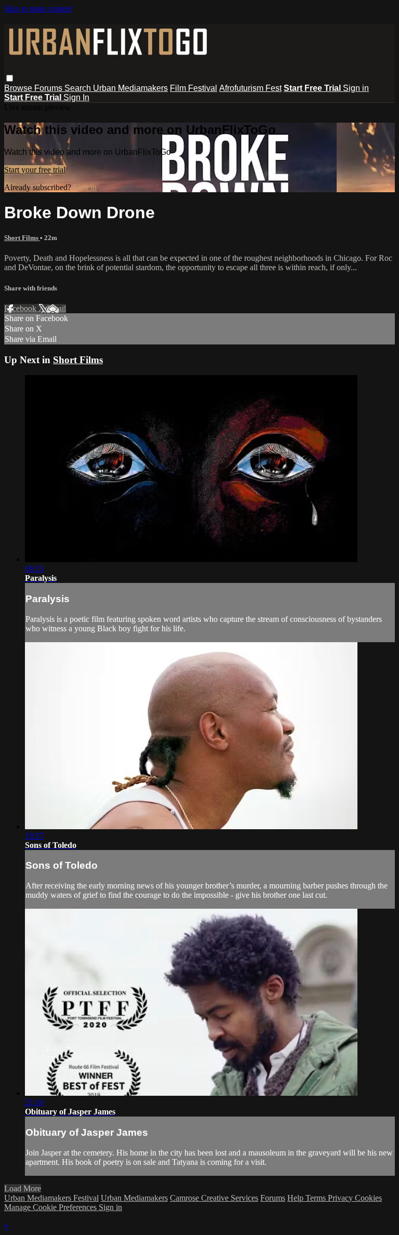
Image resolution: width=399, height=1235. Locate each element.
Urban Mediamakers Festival (51, 1197)
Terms (316, 1197)
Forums (49, 88)
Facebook (21, 308)
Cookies (368, 1197)
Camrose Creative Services (214, 1197)
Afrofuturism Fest (250, 88)
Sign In (76, 97)
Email (56, 308)
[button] (9, 78)
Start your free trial (34, 169)
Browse (19, 88)
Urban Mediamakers (130, 88)
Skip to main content (38, 8)
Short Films (22, 238)
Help (296, 1197)
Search (78, 88)
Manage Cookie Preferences (51, 1207)
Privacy (341, 1197)
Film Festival (193, 88)
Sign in (356, 88)
